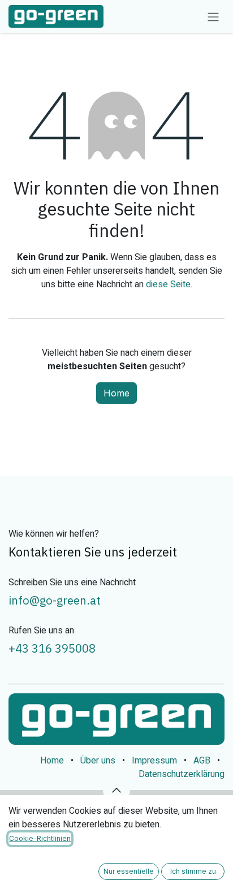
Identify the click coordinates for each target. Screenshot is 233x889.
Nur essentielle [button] (128, 871)
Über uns (97, 760)
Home (116, 393)
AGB (201, 760)
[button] (116, 790)
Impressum (154, 760)
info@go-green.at (54, 600)
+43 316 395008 (52, 648)
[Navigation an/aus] (213, 16)
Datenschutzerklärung (182, 774)
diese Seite (168, 284)
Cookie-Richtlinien (40, 838)
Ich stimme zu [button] (193, 871)
